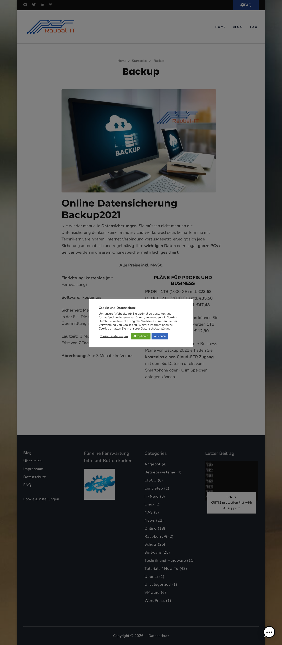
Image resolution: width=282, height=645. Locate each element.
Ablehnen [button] (160, 336)
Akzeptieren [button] (140, 336)
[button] (269, 632)
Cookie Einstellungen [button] (114, 336)
